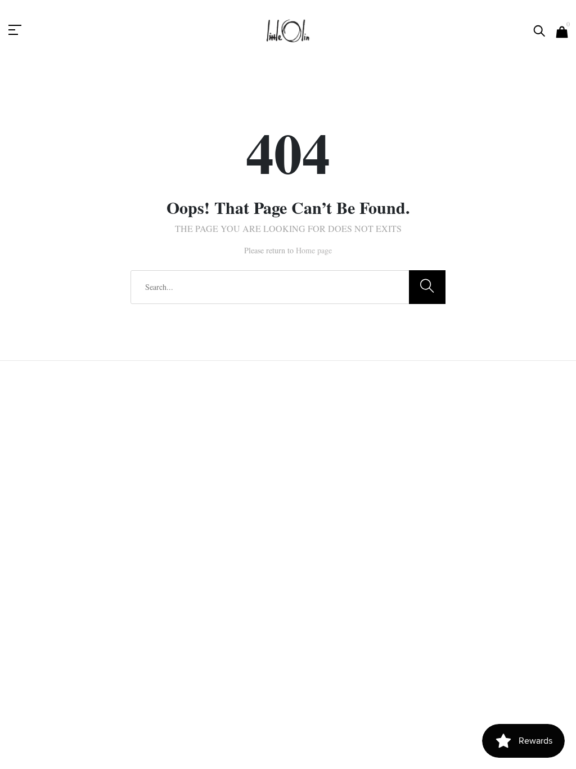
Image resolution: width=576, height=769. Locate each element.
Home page (314, 250)
